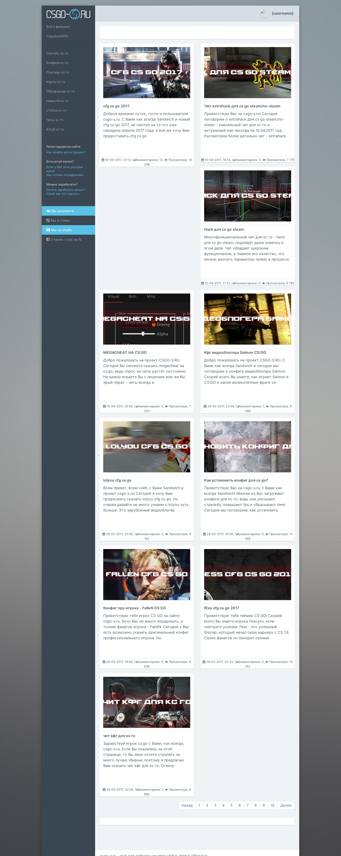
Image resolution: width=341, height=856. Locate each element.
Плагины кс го (57, 72)
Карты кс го (55, 82)
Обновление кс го (60, 91)
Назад (187, 805)
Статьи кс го (56, 110)
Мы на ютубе (61, 230)
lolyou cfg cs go (117, 480)
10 (273, 805)
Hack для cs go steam (224, 229)
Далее (286, 805)
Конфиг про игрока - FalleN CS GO (134, 608)
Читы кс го (54, 120)
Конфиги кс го (57, 63)
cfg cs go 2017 (116, 106)
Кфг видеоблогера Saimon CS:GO (235, 352)
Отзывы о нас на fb (66, 239)
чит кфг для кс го (119, 735)
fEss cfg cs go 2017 (221, 608)
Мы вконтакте (62, 211)
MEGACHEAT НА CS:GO (125, 352)
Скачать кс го (57, 53)
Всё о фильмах (58, 27)
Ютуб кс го (55, 129)
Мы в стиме (60, 220)
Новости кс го (57, 101)
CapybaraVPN (57, 36)
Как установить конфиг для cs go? (236, 480)
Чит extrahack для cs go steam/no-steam (242, 106)
